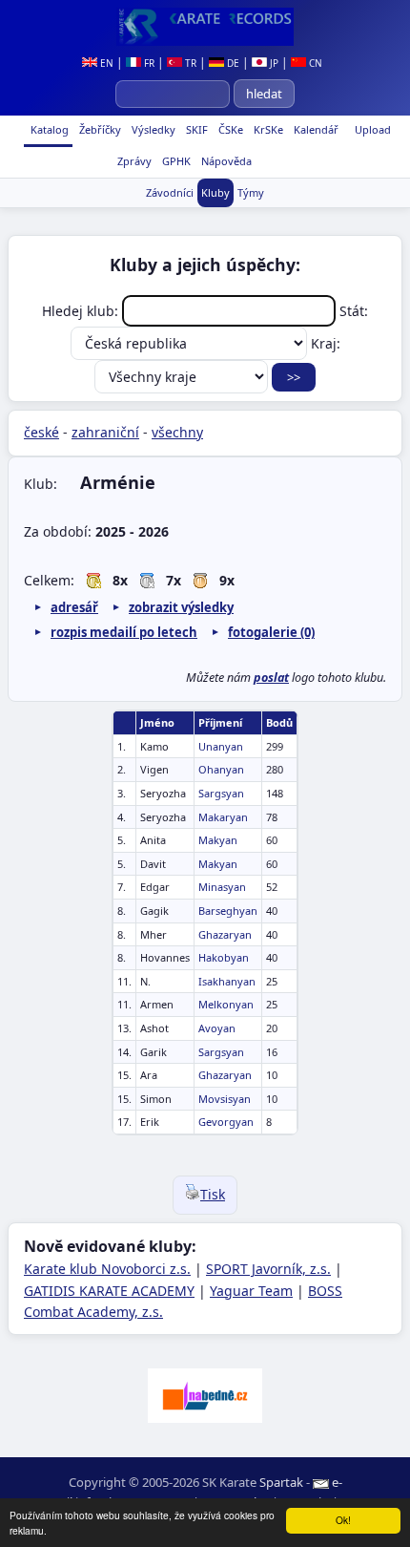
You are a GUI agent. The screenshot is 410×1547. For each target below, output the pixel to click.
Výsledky (152, 129)
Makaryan (223, 817)
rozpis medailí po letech (124, 632)
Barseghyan (227, 910)
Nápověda (225, 161)
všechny (177, 432)
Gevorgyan (226, 1121)
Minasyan (222, 886)
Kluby (215, 192)
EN (105, 63)
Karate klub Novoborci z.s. (107, 1269)
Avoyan (217, 1028)
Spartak (281, 1482)
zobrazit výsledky (181, 607)
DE (231, 63)
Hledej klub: (82, 311)
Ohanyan (221, 769)
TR (189, 63)
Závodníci (170, 192)
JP (272, 63)
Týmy (250, 192)
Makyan (217, 840)
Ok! (343, 1520)
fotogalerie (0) (271, 632)
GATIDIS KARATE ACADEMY (109, 1291)
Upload (373, 129)
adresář (74, 607)
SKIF (195, 129)
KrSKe (267, 129)
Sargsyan (221, 793)
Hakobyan (223, 957)
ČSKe (229, 129)
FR (147, 63)
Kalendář (314, 129)
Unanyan (220, 746)
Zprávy (133, 161)
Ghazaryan (225, 934)
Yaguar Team (251, 1291)
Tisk (212, 1194)
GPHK (175, 161)
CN (314, 63)
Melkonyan (226, 1004)
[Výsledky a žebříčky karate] (205, 27)
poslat (271, 677)
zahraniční (105, 432)
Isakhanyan (227, 981)
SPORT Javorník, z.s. (268, 1269)
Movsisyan (224, 1098)
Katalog (48, 129)
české (41, 432)
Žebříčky (98, 129)
